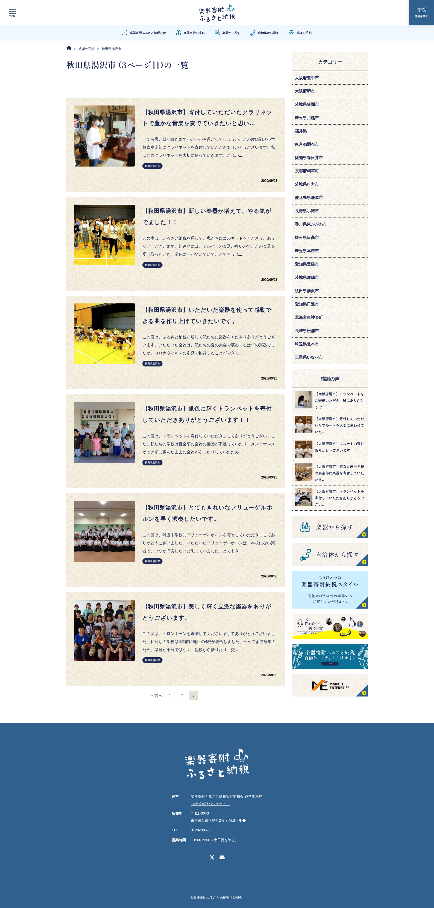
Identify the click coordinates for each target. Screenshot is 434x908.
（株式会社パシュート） (210, 804)
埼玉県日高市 (307, 237)
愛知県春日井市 (309, 157)
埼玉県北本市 (307, 344)
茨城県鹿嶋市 (307, 277)
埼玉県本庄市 (307, 251)
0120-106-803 (202, 830)
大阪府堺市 (305, 91)
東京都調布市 (307, 144)
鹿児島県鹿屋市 (309, 197)
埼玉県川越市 (307, 118)
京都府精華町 (307, 171)
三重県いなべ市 (309, 357)
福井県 (301, 131)
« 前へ (156, 695)
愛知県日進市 (307, 304)
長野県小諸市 (307, 211)
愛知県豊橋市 (307, 264)
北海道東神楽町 (309, 317)
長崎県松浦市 (307, 331)
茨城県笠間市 (307, 104)
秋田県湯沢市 (152, 166)
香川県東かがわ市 (311, 224)
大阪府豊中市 (307, 78)
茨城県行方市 (307, 184)
